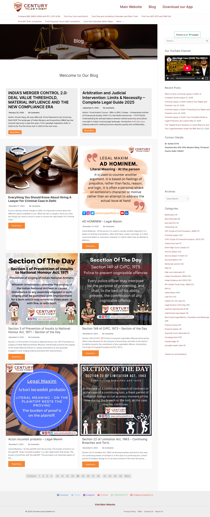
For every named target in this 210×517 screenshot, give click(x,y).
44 (120, 476)
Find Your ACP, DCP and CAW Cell (156, 16)
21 (62, 476)
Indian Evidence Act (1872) (176, 280)
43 (115, 476)
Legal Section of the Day (175, 305)
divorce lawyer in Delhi (174, 256)
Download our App (178, 7)
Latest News (170, 292)
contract (107, 455)
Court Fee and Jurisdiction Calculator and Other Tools (115, 16)
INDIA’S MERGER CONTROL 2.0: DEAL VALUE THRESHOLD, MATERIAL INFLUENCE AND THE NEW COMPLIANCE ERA (38, 99)
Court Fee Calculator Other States (98, 21)
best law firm (170, 223)
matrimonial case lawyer (175, 313)
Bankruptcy (170, 215)
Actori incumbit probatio (29, 452)
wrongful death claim (174, 345)
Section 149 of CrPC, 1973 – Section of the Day (114, 328)
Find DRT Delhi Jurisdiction (30, 21)
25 (83, 476)
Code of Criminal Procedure (98, 347)
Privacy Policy (130, 511)
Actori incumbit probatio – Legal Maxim (35, 439)
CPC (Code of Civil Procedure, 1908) (180, 231)
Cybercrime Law (172, 243)
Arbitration (136, 121)
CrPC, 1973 (100, 338)
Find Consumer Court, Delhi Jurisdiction (62, 21)
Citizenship (170, 227)
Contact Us (148, 511)
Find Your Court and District (76, 16)
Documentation (171, 260)
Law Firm (169, 297)
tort (138, 455)
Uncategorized (171, 337)
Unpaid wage (170, 341)
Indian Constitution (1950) (176, 276)
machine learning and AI (175, 309)
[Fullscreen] (207, 78)
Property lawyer (172, 329)
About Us (159, 511)
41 (105, 476)
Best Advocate (171, 219)
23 (72, 476)
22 (67, 476)
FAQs (140, 511)
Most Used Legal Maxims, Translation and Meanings (187, 317)
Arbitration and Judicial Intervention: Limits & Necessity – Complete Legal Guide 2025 (113, 97)
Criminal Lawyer (172, 235)
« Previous (31, 476)
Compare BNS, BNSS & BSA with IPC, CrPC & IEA (39, 16)
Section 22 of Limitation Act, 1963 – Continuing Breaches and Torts (114, 440)
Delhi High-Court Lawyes (176, 247)
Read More (15, 132)
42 (110, 476)
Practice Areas (171, 325)
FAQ (166, 268)
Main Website (131, 7)
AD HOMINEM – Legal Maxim (102, 221)
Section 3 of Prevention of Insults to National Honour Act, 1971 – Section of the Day (39, 330)
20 (57, 476)
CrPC (113, 347)
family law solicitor (173, 264)
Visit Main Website (105, 504)
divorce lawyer (171, 251)
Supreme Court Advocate (176, 333)
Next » (127, 476)
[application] (122, 21)
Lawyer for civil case (173, 301)
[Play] (168, 78)
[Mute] (203, 78)
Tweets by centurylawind (175, 354)
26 (88, 476)
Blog (152, 7)
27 (93, 476)
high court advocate (173, 272)
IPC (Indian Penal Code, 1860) (177, 284)
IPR (166, 288)
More (119, 21)
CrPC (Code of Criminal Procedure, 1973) (182, 239)
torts (136, 452)
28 (98, 476)
